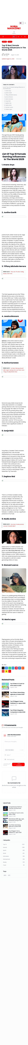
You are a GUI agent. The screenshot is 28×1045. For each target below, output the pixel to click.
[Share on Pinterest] (16, 668)
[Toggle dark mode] (25, 23)
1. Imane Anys (7, 90)
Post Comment (19, 764)
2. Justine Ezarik (8, 92)
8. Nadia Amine (8, 105)
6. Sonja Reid (7, 101)
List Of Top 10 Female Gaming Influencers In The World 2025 (14, 87)
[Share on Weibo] (3, 671)
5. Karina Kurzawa (8, 99)
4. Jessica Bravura (8, 97)
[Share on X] (3, 668)
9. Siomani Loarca (8, 107)
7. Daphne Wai (7, 103)
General (4, 41)
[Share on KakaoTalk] (6, 671)
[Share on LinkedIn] (19, 668)
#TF (9, 875)
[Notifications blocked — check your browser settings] (21, 36)
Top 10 (9, 41)
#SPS (5, 875)
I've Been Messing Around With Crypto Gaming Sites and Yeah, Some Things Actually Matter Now (13, 369)
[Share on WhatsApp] (9, 668)
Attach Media (10, 750)
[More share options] (9, 671)
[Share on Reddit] (23, 668)
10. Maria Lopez (8, 109)
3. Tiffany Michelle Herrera (10, 95)
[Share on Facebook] (6, 668)
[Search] (25, 36)
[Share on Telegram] (13, 668)
